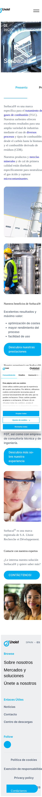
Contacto (10, 714)
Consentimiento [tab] (9, 375)
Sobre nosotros (18, 662)
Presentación (21, 87)
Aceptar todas (21, 413)
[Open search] (27, 10)
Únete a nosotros (20, 683)
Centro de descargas (18, 722)
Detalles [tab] (21, 375)
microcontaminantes (16, 178)
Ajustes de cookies (19, 420)
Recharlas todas (21, 427)
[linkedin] (7, 744)
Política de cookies (24, 760)
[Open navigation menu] (36, 11)
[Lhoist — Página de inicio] (11, 643)
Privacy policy (24, 777)
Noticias (9, 707)
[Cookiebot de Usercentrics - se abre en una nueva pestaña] (29, 368)
